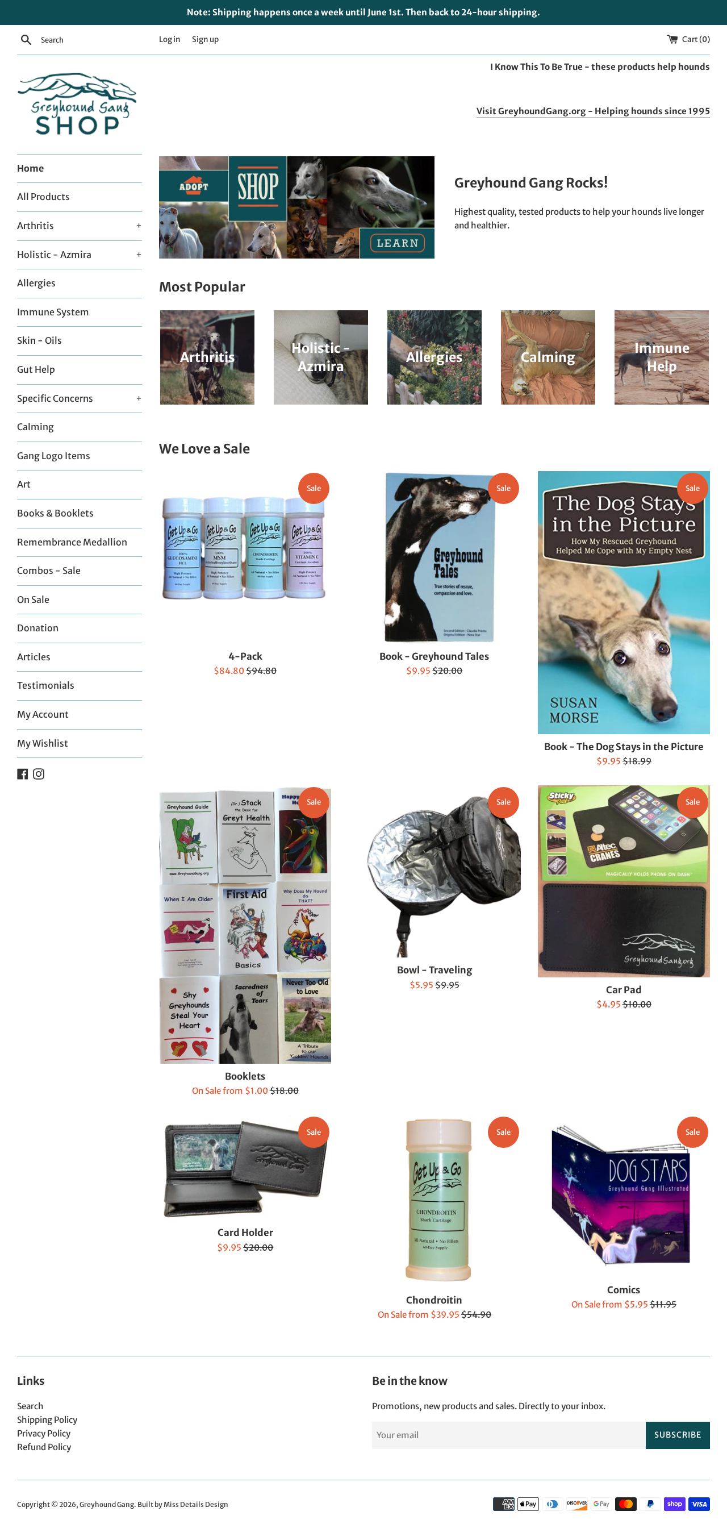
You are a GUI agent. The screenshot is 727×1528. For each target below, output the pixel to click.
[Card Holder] (245, 1167)
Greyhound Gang (107, 1504)
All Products (43, 196)
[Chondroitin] (434, 1201)
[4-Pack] (245, 557)
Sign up (205, 39)
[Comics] (624, 1196)
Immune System (53, 312)
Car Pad (624, 990)
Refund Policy (44, 1447)
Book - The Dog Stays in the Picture (624, 747)
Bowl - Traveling (434, 970)
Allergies (36, 283)
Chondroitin (434, 1300)
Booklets (245, 1076)
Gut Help (36, 369)
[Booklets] (245, 924)
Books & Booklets (55, 513)
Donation (38, 628)
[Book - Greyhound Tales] (434, 557)
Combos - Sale (49, 570)
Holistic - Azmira (79, 254)
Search (30, 1406)
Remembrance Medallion (72, 542)
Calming (35, 426)
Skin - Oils (39, 340)
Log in (170, 39)
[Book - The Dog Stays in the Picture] (624, 602)
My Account (43, 714)
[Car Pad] (624, 881)
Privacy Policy (43, 1433)
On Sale (33, 599)
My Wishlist (42, 743)
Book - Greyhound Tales (434, 657)
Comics (623, 1290)
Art (24, 484)
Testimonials (45, 685)
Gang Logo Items (53, 455)
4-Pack (245, 657)
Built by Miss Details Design (182, 1504)
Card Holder (245, 1233)
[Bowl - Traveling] (434, 871)
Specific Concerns (79, 398)
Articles (34, 657)
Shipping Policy (47, 1419)
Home (30, 168)
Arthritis (79, 225)
